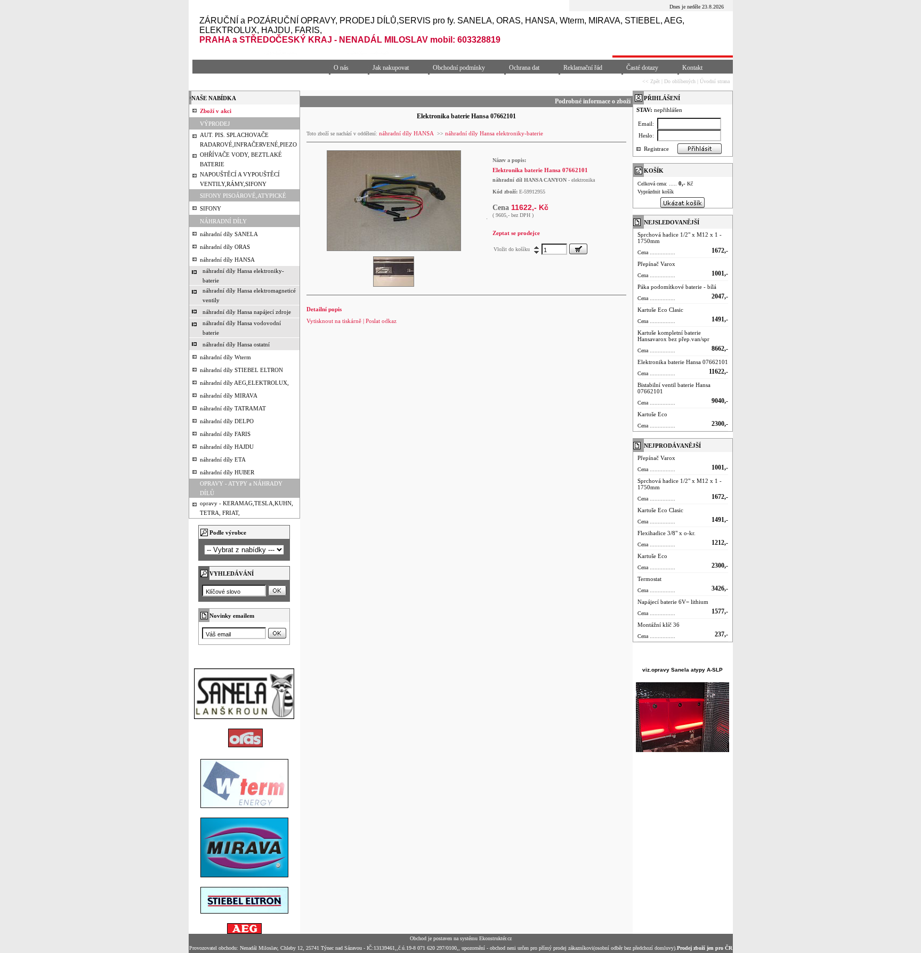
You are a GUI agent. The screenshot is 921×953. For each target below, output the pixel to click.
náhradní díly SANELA (229, 234)
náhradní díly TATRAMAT (233, 408)
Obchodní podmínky (459, 67)
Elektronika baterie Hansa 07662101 (682, 362)
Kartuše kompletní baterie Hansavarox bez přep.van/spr (673, 335)
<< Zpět (651, 81)
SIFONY (210, 208)
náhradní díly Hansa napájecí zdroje (247, 312)
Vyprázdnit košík (655, 192)
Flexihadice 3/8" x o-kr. (666, 533)
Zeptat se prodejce (516, 233)
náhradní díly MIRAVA (228, 395)
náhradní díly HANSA (227, 259)
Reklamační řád (582, 67)
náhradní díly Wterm (225, 357)
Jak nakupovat (391, 67)
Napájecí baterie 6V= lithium (672, 602)
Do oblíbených (680, 81)
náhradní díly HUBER (227, 472)
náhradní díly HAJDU (227, 446)
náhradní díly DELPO (227, 421)
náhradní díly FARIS (225, 434)
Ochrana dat (524, 67)
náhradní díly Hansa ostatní (236, 344)
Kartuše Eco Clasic (660, 309)
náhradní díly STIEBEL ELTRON (241, 370)
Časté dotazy (642, 67)
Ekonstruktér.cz (495, 938)
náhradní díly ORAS (225, 247)
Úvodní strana (715, 81)
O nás (341, 67)
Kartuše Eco (652, 414)
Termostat (649, 579)
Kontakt (692, 67)
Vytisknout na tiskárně (333, 321)
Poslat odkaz (381, 321)
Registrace (656, 149)
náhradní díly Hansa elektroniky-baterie (494, 133)
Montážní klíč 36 (658, 624)
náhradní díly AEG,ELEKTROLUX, (244, 382)
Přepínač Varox (656, 264)
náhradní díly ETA (223, 459)
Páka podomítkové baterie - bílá (676, 287)
